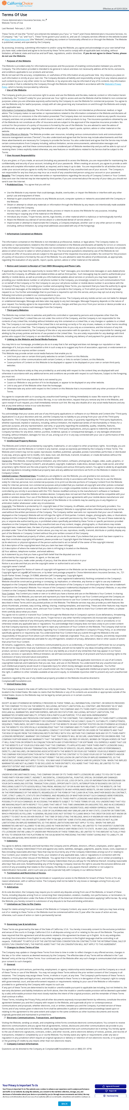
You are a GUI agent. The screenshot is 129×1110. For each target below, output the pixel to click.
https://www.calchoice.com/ (17, 39)
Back (64, 1103)
